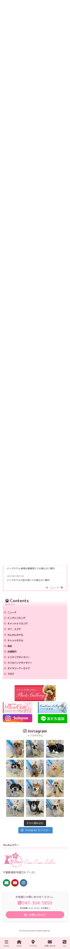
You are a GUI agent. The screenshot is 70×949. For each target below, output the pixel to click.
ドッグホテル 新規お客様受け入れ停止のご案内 (31, 568)
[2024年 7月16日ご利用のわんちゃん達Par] (55, 768)
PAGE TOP (63, 932)
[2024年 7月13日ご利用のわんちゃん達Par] (55, 808)
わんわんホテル (15, 634)
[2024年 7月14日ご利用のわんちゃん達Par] (15, 808)
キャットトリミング (17, 623)
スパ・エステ (14, 629)
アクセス (33, 946)
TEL (64, 946)
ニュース (11, 612)
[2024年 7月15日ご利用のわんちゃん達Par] (35, 788)
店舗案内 (11, 651)
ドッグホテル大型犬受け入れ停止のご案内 (28, 580)
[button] (54, 587)
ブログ (10, 673)
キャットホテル (15, 640)
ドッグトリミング (16, 617)
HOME (19, 946)
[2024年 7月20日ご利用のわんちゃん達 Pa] (15, 749)
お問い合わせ (49, 946)
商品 (9, 646)
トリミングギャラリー (18, 657)
